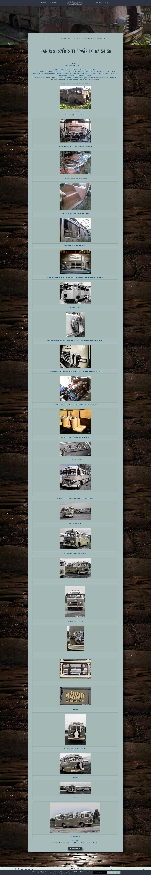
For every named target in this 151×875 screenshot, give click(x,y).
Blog (106, 2)
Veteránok (52, 2)
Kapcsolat (99, 2)
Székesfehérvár (95, 38)
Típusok (42, 2)
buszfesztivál (48, 38)
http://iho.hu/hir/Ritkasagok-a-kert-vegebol (75, 111)
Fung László (61, 38)
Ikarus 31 (72, 38)
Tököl (106, 38)
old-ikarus (82, 38)
